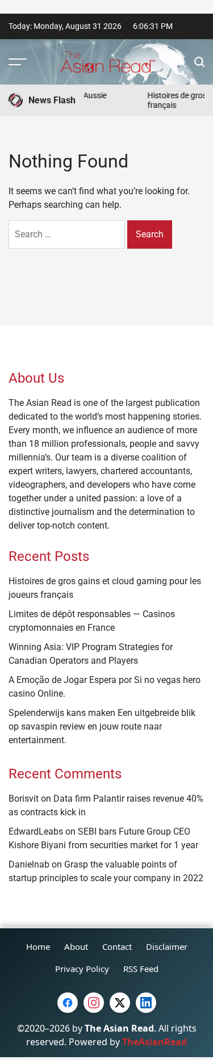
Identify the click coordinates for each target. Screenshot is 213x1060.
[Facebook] (67, 1002)
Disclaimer (166, 946)
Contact (117, 946)
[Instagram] (93, 1002)
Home (38, 946)
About (76, 946)
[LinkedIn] (146, 1002)
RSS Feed (140, 968)
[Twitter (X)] (120, 1002)
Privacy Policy (82, 968)
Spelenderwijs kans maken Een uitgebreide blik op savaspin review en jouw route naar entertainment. (102, 726)
